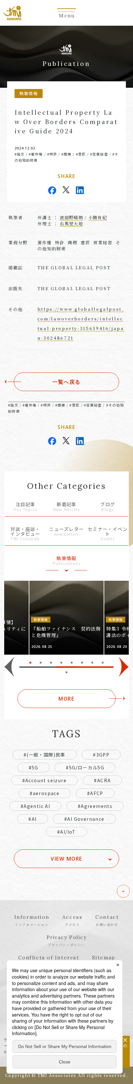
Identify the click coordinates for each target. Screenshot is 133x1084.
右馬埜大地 (71, 223)
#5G (33, 767)
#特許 (52, 154)
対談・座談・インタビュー (25, 534)
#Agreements (95, 806)
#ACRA (102, 780)
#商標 (66, 154)
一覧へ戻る (66, 381)
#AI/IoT (66, 832)
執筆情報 (66, 561)
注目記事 (25, 507)
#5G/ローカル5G (85, 767)
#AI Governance (84, 819)
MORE (66, 698)
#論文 (20, 154)
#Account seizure (44, 780)
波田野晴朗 (71, 217)
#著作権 (36, 154)
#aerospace (44, 793)
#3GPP (101, 754)
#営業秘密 (99, 154)
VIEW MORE (66, 858)
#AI (32, 819)
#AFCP (95, 793)
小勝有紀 (97, 217)
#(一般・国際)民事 (45, 754)
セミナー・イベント (108, 534)
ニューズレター (66, 532)
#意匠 (81, 154)
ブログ (107, 507)
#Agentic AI (35, 806)
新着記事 (66, 507)
